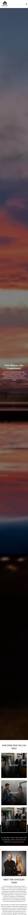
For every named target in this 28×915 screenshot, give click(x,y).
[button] (26, 4)
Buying (14, 765)
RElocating (14, 820)
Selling (14, 792)
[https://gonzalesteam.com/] (5, 4)
